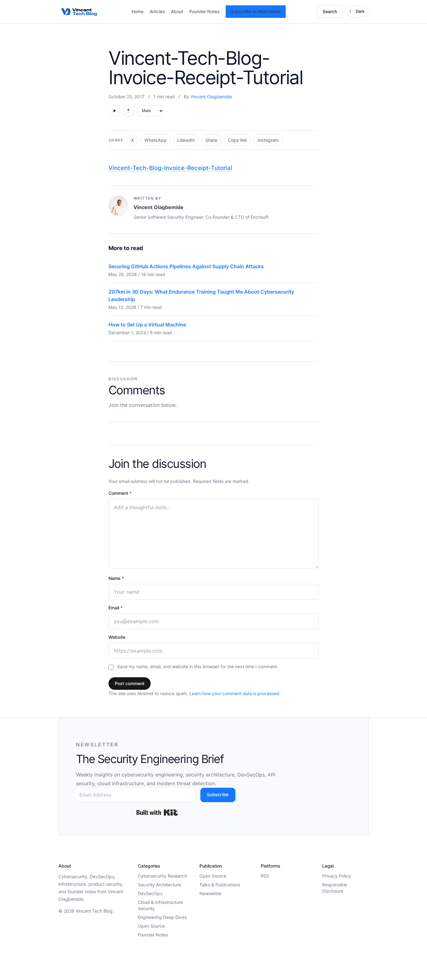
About (177, 11)
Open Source (151, 926)
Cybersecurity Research (162, 876)
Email (115, 607)
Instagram (268, 140)
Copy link (237, 140)
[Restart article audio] (128, 111)
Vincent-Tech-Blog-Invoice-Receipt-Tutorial (170, 167)
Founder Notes (204, 11)
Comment (120, 493)
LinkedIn (186, 140)
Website (116, 637)
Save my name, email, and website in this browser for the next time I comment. (197, 666)
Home (137, 11)
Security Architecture (159, 884)
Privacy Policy (336, 876)
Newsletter (210, 893)
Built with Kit (157, 812)
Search (330, 11)
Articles (157, 11)
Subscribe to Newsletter (256, 11)
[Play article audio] (114, 111)
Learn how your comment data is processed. (234, 693)
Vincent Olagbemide (211, 96)
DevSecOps (150, 893)
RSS (265, 876)
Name (116, 578)
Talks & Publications (219, 884)
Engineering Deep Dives (162, 917)
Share (211, 140)
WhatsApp (155, 140)
